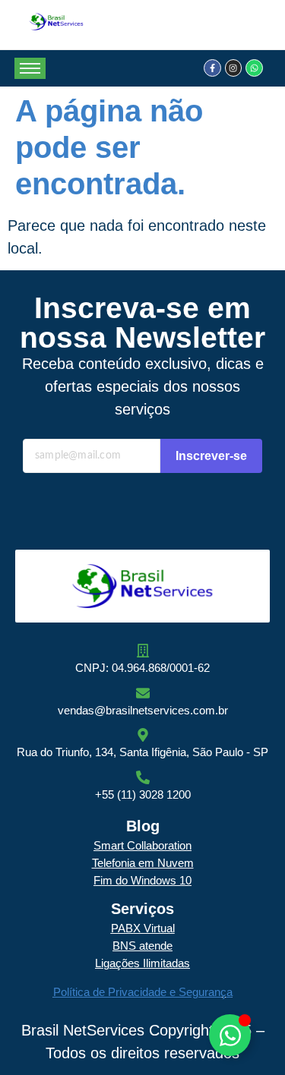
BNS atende (142, 945)
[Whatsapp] (253, 67)
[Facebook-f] (212, 67)
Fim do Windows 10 (142, 880)
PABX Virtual (143, 928)
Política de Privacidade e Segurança (143, 991)
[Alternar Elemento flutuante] (230, 1035)
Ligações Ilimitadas (142, 963)
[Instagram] (233, 67)
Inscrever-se (211, 455)
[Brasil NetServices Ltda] (56, 22)
